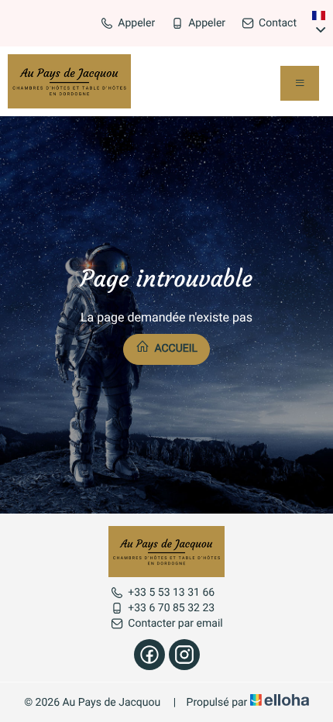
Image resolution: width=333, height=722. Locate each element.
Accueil (174, 348)
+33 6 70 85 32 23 (171, 608)
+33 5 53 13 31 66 (171, 592)
